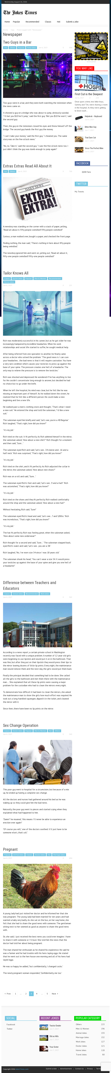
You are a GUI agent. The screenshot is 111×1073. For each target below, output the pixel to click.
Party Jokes (31, 47)
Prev (8, 993)
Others (12, 47)
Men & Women (40, 278)
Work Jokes (45, 594)
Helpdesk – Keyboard (93, 116)
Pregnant (10, 849)
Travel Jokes (90, 1054)
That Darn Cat (90, 137)
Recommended (31, 23)
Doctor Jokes (18, 278)
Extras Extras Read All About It (27, 166)
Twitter (10, 1029)
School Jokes (18, 594)
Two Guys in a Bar (17, 42)
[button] (105, 21)
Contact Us (79, 1069)
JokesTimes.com (21, 1069)
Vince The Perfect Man (94, 148)
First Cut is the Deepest (89, 94)
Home (7, 22)
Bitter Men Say (90, 127)
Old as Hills (54, 1036)
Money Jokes (9, 282)
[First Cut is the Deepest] (91, 82)
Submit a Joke (72, 22)
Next (54, 993)
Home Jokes (90, 1050)
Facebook (11, 1024)
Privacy (90, 1069)
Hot (58, 23)
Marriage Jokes (59, 855)
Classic (47, 23)
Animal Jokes (18, 855)
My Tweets (79, 191)
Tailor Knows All (15, 273)
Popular (15, 23)
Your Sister (54, 1047)
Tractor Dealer (55, 1025)
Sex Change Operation (20, 725)
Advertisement (91, 62)
